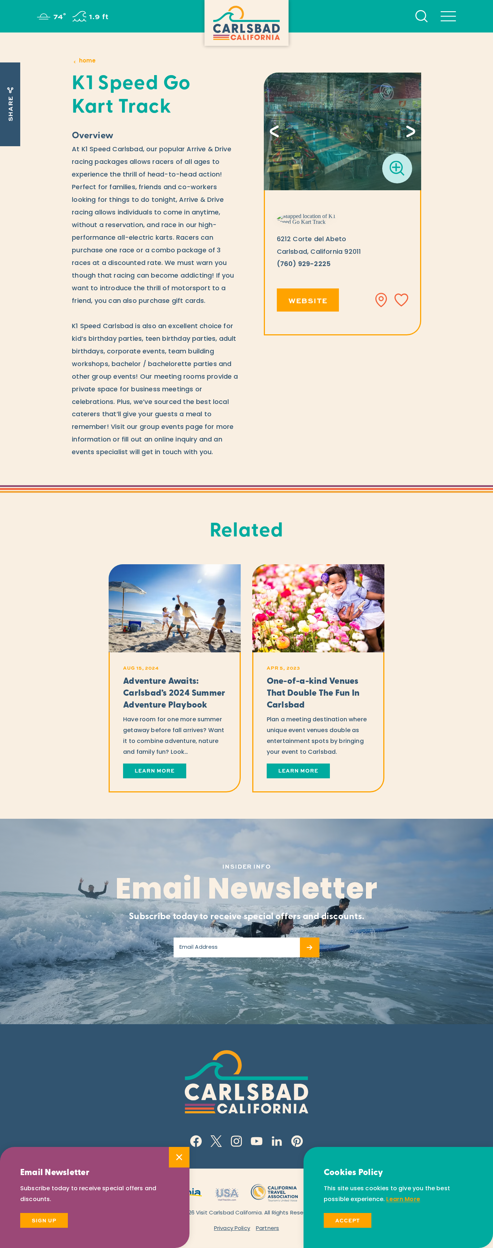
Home (87, 61)
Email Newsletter (246, 891)
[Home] (247, 23)
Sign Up (44, 1220)
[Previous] (274, 131)
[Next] (411, 131)
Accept (347, 1220)
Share (10, 108)
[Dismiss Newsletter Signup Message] (179, 1157)
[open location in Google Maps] (311, 219)
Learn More (403, 1200)
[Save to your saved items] (401, 300)
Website (308, 300)
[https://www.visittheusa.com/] (227, 1192)
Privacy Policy (232, 1228)
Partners (267, 1228)
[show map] (381, 300)
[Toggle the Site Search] (421, 16)
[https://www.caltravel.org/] (274, 1192)
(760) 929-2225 (304, 264)
